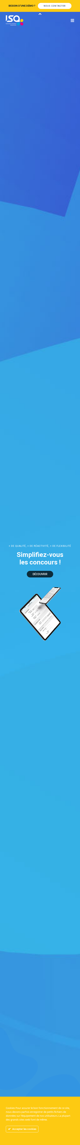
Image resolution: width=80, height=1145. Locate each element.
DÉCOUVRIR (40, 574)
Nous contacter (55, 6)
